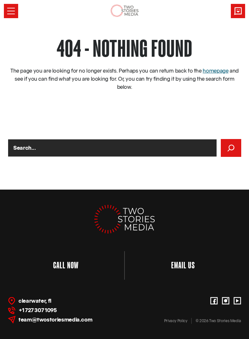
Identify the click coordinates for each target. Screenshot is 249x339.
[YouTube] (237, 301)
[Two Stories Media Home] (124, 10)
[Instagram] (226, 301)
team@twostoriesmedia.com (55, 319)
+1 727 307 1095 (37, 310)
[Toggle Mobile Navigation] (11, 11)
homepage (215, 70)
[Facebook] (214, 301)
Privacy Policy (175, 320)
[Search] (231, 148)
